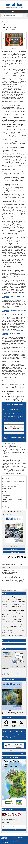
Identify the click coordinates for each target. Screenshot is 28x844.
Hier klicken (16, 428)
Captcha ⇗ (20, 429)
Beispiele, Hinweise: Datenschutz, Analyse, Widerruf (14, 437)
